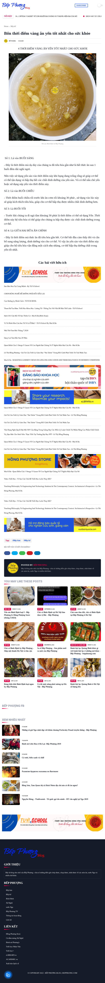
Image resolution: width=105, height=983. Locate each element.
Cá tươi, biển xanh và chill (33, 758)
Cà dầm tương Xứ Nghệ (14, 938)
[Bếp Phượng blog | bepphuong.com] (16, 9)
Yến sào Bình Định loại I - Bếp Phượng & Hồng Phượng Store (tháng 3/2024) (17, 615)
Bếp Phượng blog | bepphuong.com (61, 973)
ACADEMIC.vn (12, 959)
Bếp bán (17, 540)
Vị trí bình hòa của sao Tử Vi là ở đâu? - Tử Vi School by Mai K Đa (30, 323)
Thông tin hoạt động (13, 916)
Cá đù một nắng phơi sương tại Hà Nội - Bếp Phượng (51, 685)
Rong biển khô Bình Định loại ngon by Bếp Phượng (19, 685)
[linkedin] (37, 553)
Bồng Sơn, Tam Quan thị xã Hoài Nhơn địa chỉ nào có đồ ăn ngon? (50, 785)
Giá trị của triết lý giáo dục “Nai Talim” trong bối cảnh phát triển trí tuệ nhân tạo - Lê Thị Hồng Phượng (45, 415)
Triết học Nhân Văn (13, 947)
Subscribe (81, 5)
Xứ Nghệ (9, 903)
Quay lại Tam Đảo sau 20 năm (15, 338)
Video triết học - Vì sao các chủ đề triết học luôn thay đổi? (27, 479)
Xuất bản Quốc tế (12, 964)
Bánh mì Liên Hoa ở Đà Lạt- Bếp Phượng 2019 (41, 744)
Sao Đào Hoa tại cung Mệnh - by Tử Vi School (22, 286)
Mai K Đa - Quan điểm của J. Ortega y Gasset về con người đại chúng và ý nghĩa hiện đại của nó (42, 471)
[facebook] (7, 553)
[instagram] (20, 978)
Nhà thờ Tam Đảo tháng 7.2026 (16, 330)
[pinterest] (30, 553)
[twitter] (15, 553)
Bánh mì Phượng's (12, 942)
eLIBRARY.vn (11, 955)
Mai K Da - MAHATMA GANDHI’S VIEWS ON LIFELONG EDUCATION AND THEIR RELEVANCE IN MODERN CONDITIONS (52, 360)
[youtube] (24, 978)
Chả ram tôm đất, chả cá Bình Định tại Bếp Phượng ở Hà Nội (85, 613)
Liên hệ (9, 920)
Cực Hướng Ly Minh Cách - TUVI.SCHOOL (20, 301)
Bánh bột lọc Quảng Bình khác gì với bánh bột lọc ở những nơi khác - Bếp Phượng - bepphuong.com (85, 651)
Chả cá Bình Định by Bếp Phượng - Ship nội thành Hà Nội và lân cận (19, 649)
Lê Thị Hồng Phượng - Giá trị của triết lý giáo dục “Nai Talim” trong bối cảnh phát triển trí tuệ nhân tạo (45, 353)
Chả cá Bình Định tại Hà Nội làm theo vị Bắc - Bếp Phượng (51, 613)
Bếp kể (13, 26)
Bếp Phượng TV (12, 911)
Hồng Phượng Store (13, 934)
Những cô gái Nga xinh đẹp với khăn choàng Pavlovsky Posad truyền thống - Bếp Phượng (59, 730)
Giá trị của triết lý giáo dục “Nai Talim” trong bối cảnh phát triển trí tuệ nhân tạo (37, 422)
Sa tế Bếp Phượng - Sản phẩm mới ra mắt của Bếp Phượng (51, 649)
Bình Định (10, 899)
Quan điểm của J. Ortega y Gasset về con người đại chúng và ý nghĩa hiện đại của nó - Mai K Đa (42, 345)
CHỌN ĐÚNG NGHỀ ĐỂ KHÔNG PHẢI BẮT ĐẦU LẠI (24, 294)
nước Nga (9, 907)
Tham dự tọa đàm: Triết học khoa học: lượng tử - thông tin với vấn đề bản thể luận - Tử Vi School (43, 308)
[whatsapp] (22, 553)
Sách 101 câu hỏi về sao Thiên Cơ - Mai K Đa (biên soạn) (26, 316)
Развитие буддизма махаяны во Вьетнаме (40, 771)
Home (6, 26)
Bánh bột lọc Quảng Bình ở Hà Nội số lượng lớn (85, 685)
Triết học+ (10, 951)
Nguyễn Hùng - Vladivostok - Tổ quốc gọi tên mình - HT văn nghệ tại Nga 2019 (55, 799)
